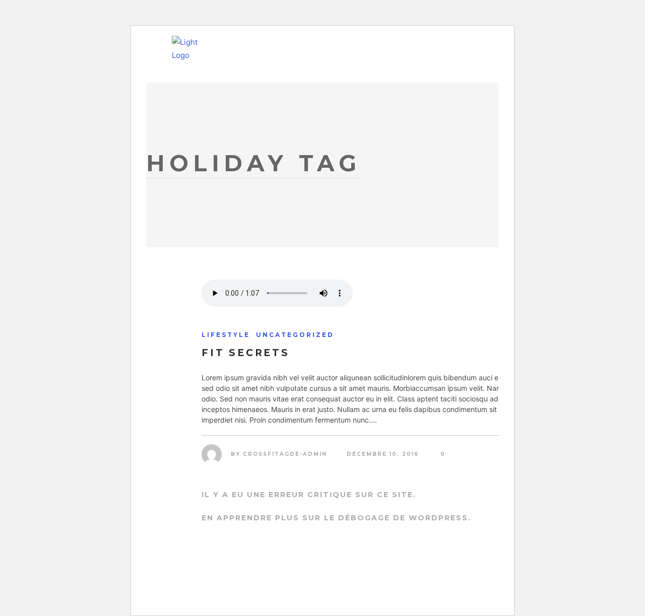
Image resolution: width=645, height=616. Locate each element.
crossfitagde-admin (285, 454)
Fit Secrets (246, 353)
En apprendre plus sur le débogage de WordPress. (336, 517)
